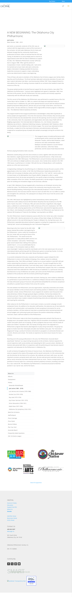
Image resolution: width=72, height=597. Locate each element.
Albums (10, 376)
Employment (11, 379)
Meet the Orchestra (13, 412)
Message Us (10, 531)
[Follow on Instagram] (15, 563)
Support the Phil (12, 507)
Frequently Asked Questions (16, 433)
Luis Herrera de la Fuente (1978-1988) (20, 391)
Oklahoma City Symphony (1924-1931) (20, 409)
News (63, 1)
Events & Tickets (12, 503)
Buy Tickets (52, 1)
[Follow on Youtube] (19, 563)
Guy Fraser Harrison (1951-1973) (18, 400)
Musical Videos (12, 424)
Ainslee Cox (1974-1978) (16, 394)
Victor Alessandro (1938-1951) (17, 403)
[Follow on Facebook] (8, 563)
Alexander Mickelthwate (16, 385)
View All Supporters (36, 482)
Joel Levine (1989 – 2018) (16, 388)
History (10, 382)
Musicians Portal (12, 518)
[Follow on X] (12, 563)
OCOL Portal (10, 520)
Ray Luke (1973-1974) (15, 397)
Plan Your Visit (12, 427)
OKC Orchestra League (14, 436)
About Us (11, 373)
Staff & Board (12, 415)
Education (10, 505)
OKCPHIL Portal (11, 516)
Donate (58, 1)
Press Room (11, 421)
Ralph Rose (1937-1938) (16, 406)
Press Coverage (12, 418)
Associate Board (12, 430)
